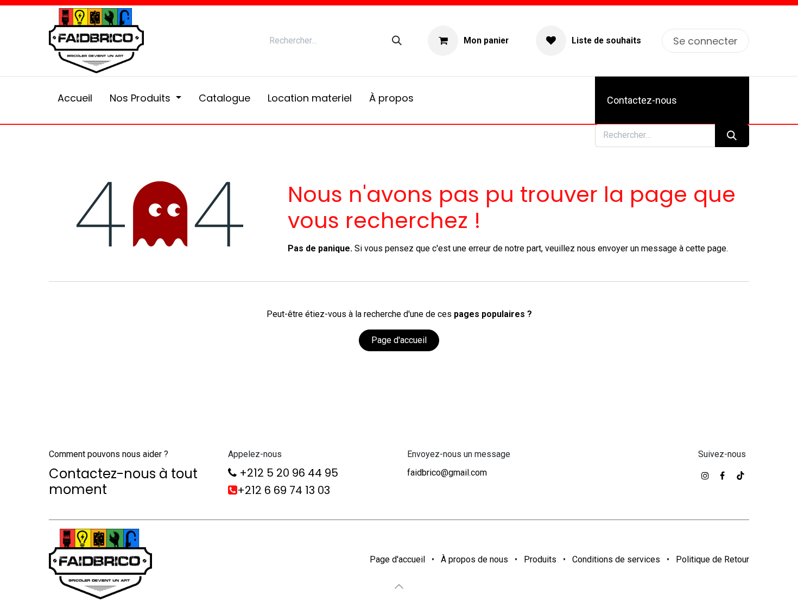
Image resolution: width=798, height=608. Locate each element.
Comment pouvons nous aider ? (108, 454)
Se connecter (705, 41)
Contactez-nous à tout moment (123, 481)
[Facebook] (722, 475)
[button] (399, 586)
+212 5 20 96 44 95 (287, 472)
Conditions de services (616, 559)
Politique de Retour (712, 559)
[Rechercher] (397, 40)
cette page (706, 248)
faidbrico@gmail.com (447, 472)
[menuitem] (75, 100)
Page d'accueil (399, 340)
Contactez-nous (642, 100)
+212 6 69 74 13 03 (283, 490)
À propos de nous (474, 559)
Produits (540, 559)
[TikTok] (740, 475)
